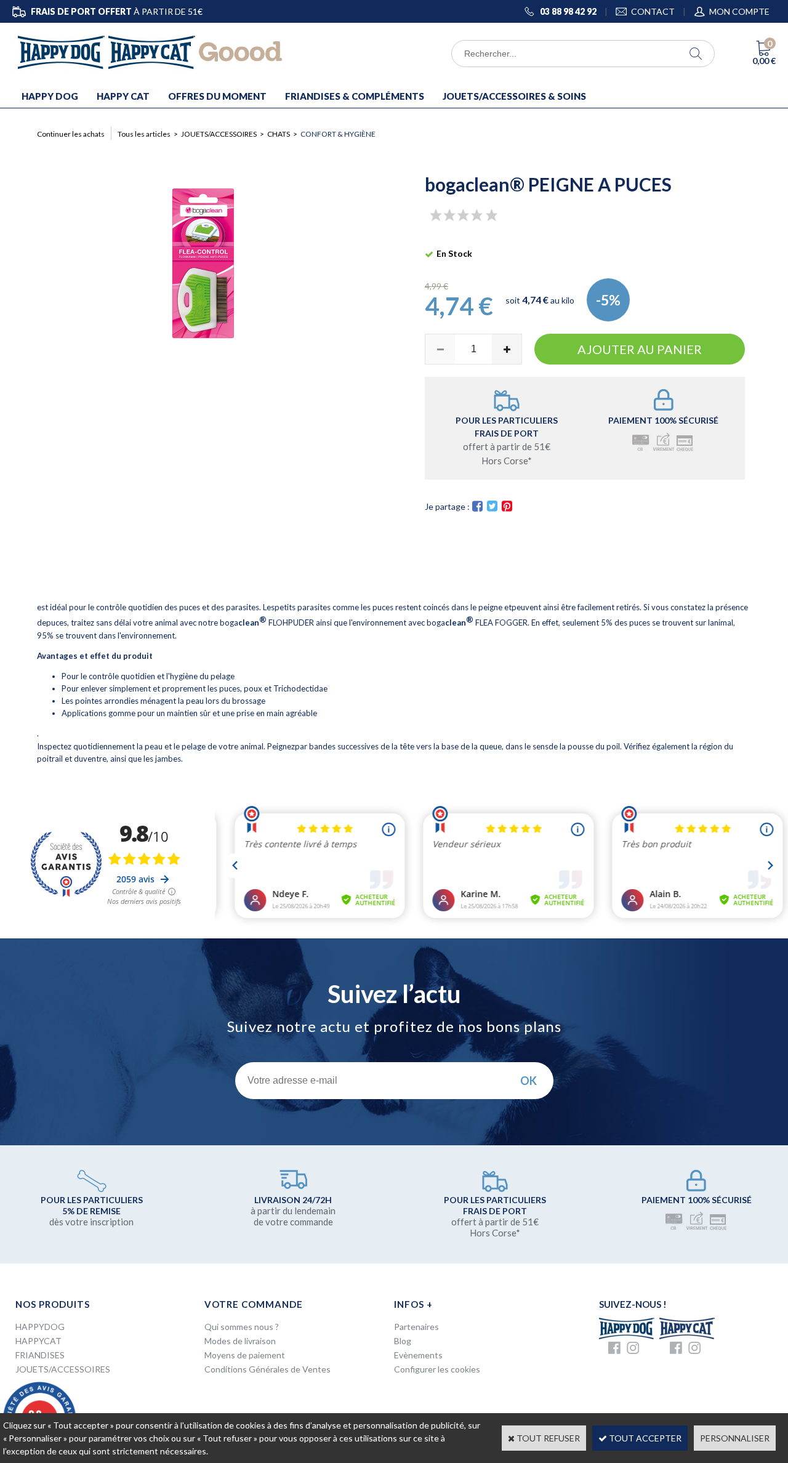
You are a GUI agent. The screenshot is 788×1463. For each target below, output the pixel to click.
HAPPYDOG (40, 1326)
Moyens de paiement (244, 1355)
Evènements (418, 1355)
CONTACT (653, 11)
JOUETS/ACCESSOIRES (219, 134)
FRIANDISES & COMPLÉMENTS (354, 96)
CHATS (278, 134)
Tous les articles (144, 134)
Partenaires (416, 1326)
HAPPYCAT (38, 1341)
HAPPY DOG (50, 96)
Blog (402, 1341)
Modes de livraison (240, 1341)
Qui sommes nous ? (241, 1326)
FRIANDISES (40, 1355)
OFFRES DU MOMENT (217, 96)
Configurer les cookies (437, 1369)
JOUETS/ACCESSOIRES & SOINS (514, 96)
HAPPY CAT (123, 96)
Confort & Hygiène (338, 134)
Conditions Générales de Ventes (267, 1369)
